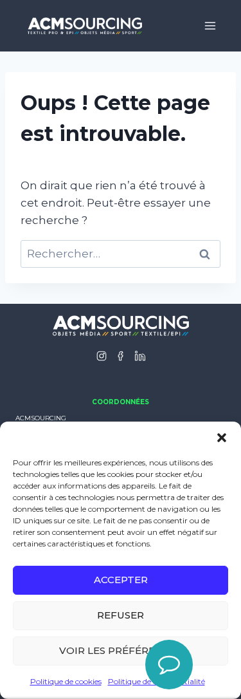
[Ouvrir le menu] (210, 25)
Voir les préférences (121, 650)
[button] (221, 437)
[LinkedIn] (140, 356)
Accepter (121, 579)
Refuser (120, 615)
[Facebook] (121, 356)
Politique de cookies (66, 681)
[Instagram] (101, 356)
